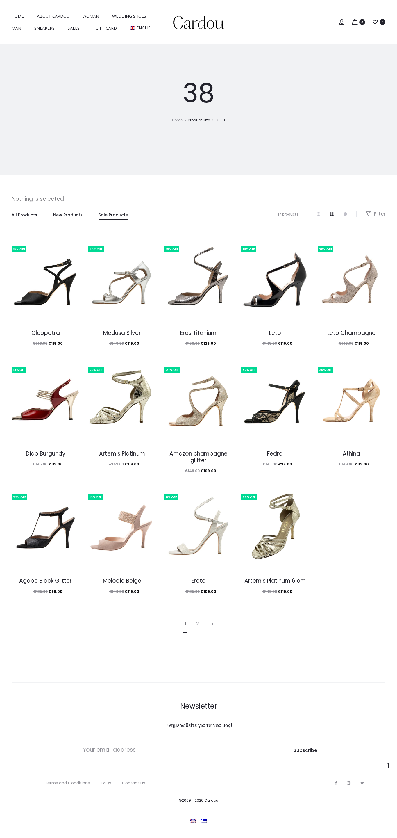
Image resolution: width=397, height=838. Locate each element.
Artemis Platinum (122, 454)
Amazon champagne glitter (198, 457)
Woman (91, 16)
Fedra (275, 454)
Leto (275, 333)
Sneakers (44, 28)
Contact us (133, 783)
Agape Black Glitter (45, 581)
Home (18, 16)
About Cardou (53, 16)
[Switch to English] (193, 820)
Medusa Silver (122, 333)
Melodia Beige (122, 581)
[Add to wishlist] (72, 248)
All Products (24, 215)
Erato (198, 581)
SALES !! (75, 28)
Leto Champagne (351, 333)
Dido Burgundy (45, 454)
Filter (379, 214)
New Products (68, 215)
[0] (355, 22)
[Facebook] (336, 783)
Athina (351, 454)
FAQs (106, 783)
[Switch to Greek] (204, 820)
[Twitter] (362, 783)
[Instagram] (348, 783)
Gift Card (106, 28)
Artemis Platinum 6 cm (275, 581)
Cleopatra (45, 333)
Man (16, 28)
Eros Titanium (198, 333)
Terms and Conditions (67, 783)
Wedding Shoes (129, 16)
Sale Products (113, 215)
